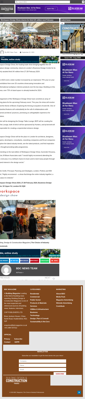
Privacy (7, 339)
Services (33, 306)
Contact (7, 342)
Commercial (35, 297)
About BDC (60, 294)
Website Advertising (64, 303)
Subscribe (18, 339)
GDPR (17, 342)
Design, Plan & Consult (39, 318)
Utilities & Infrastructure (39, 309)
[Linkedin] (83, 2)
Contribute (60, 306)
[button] (1, 2)
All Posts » (19, 272)
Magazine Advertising (64, 300)
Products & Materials (38, 303)
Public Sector (35, 300)
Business (34, 312)
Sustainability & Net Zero (40, 322)
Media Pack (60, 297)
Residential (34, 294)
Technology (34, 315)
